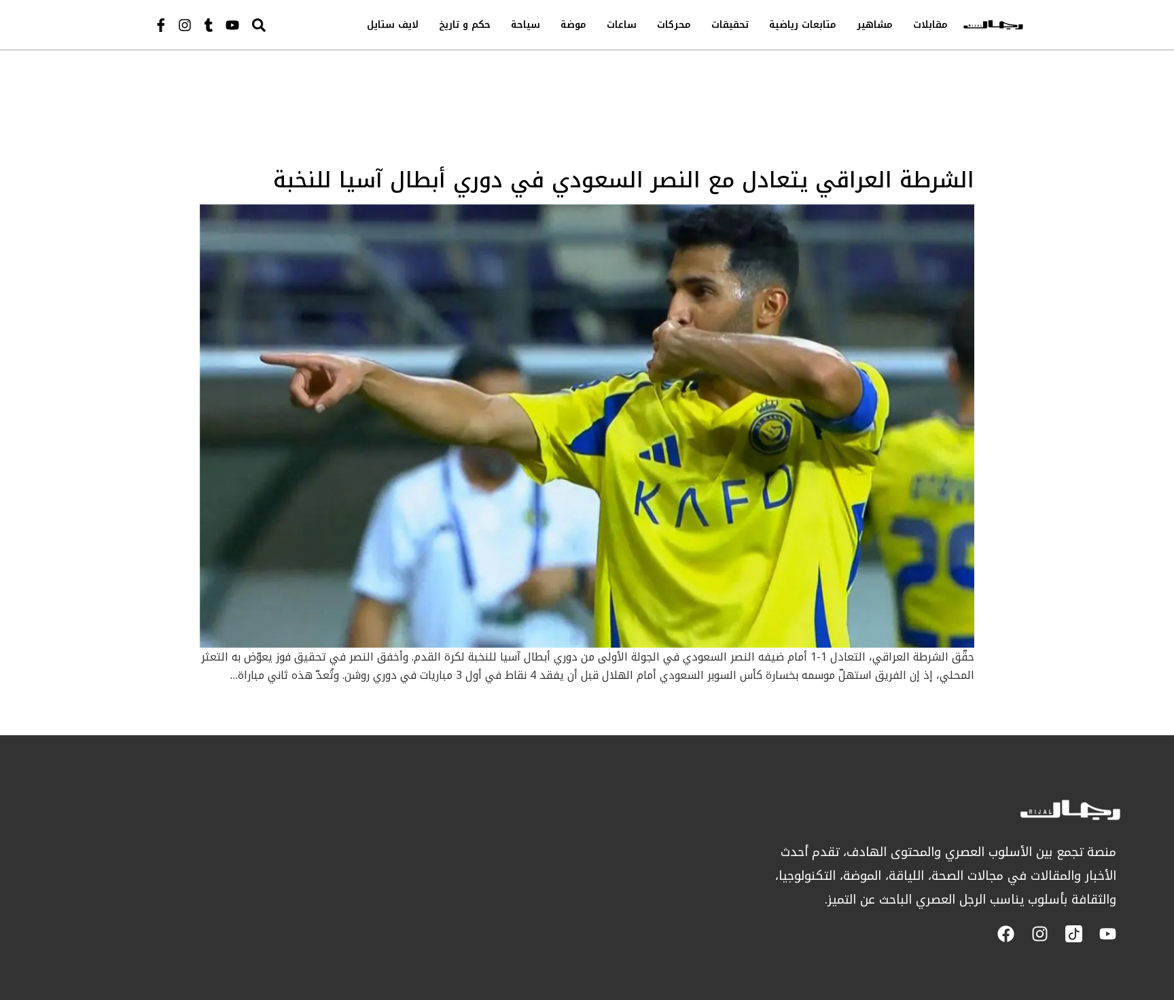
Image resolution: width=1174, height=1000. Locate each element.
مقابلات (930, 25)
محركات (674, 25)
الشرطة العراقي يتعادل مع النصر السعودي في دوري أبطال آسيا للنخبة (623, 180)
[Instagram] (185, 25)
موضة (573, 25)
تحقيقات (730, 25)
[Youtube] (232, 25)
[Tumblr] (208, 25)
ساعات (622, 25)
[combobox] (287, 24)
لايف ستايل (393, 25)
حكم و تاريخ (465, 25)
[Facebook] (1005, 933)
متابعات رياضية (802, 25)
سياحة (525, 25)
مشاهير (875, 25)
